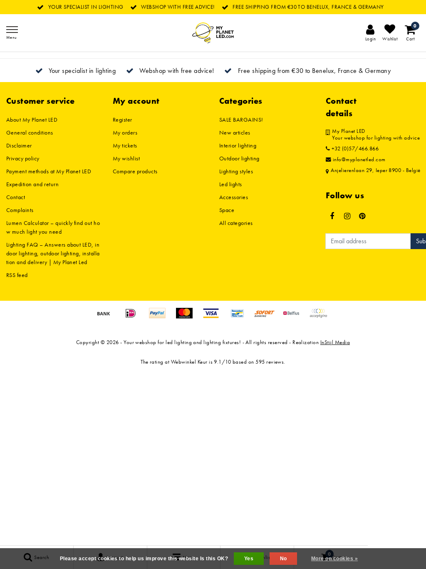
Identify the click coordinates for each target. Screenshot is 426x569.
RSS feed (17, 275)
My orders (125, 132)
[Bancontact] (240, 317)
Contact (15, 197)
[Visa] (214, 317)
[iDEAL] (133, 317)
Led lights (230, 184)
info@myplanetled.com (359, 159)
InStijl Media (335, 342)
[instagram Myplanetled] (347, 216)
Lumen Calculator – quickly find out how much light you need (53, 227)
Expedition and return (32, 184)
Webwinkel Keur (189, 361)
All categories (236, 223)
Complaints (20, 210)
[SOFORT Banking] (267, 317)
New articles (234, 132)
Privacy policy (23, 158)
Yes (248, 559)
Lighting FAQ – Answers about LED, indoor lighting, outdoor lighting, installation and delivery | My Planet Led (53, 253)
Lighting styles (236, 171)
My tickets (125, 145)
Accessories (233, 197)
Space (226, 210)
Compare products (135, 171)
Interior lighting (237, 145)
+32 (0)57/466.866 (354, 148)
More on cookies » (334, 559)
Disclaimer (19, 145)
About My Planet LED (31, 119)
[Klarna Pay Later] (320, 317)
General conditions (29, 132)
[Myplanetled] (213, 33)
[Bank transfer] (106, 317)
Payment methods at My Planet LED (48, 171)
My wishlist (126, 158)
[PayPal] (160, 317)
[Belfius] (294, 317)
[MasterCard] (187, 317)
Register (122, 119)
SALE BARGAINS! (241, 119)
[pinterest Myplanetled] (362, 216)
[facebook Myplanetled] (332, 216)
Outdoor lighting (239, 158)
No (283, 559)
